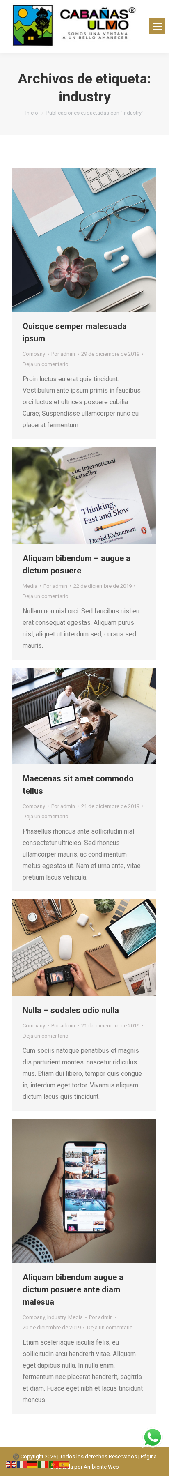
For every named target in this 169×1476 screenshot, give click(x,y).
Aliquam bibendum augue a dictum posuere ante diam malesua (73, 1289)
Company (34, 354)
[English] (11, 1464)
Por (63, 354)
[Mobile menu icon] (157, 26)
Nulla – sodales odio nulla (71, 1010)
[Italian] (43, 1464)
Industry (56, 1317)
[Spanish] (64, 1464)
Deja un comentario (46, 364)
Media (30, 586)
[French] (22, 1464)
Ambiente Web (101, 1467)
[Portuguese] (54, 1464)
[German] (32, 1464)
